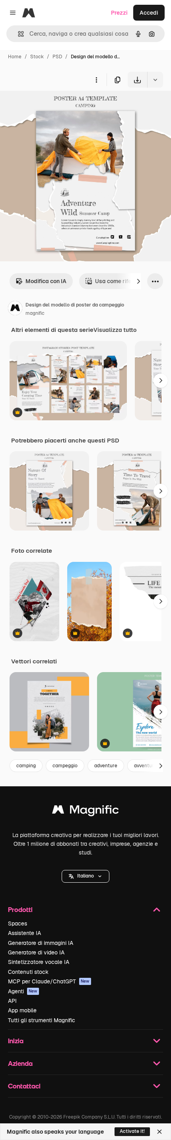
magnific (35, 313)
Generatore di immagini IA (40, 942)
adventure (105, 766)
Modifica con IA (45, 281)
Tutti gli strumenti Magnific (41, 1020)
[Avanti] (138, 281)
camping (26, 766)
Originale (52, 106)
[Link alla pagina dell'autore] (15, 309)
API (12, 1000)
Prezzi (119, 12)
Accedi (149, 12)
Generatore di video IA (36, 952)
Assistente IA (24, 933)
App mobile (22, 1010)
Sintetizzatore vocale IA (38, 962)
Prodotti (20, 909)
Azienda (20, 1063)
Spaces (17, 923)
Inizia (15, 1041)
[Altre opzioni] (96, 80)
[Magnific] (85, 811)
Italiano (85, 876)
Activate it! (132, 1131)
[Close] (159, 1131)
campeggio (65, 766)
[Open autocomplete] (18, 34)
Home (14, 57)
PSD (57, 57)
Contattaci (24, 1086)
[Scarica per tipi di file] (155, 80)
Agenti (22, 991)
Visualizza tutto (114, 329)
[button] (85, 876)
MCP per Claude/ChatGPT (48, 981)
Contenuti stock (28, 971)
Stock (37, 57)
